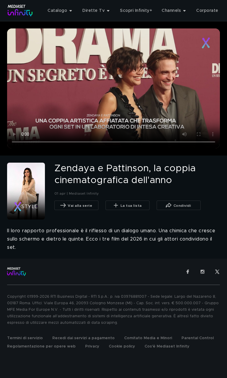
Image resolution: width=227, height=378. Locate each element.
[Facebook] (187, 271)
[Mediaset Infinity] (20, 10)
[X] (217, 271)
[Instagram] (202, 271)
